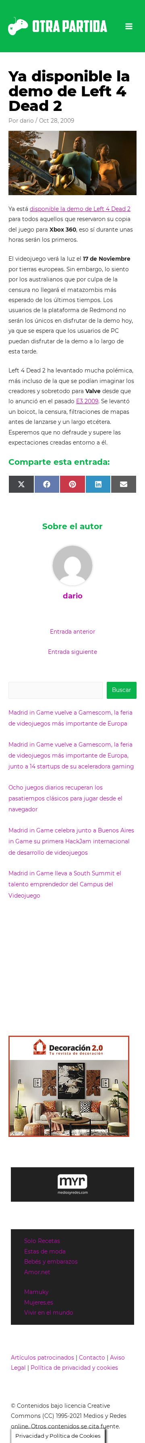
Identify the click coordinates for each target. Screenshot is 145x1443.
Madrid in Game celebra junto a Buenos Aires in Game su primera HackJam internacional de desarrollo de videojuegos (71, 841)
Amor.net (37, 1272)
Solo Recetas (42, 1241)
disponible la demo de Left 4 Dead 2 (80, 209)
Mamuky (36, 1292)
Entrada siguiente (72, 652)
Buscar (121, 690)
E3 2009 (87, 401)
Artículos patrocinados (42, 1357)
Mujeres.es (38, 1302)
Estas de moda (45, 1251)
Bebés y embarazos (51, 1261)
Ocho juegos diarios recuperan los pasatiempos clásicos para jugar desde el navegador (65, 798)
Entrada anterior (72, 631)
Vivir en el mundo (48, 1312)
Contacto (92, 1357)
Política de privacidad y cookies (74, 1367)
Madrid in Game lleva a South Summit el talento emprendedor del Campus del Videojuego (64, 884)
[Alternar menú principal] (129, 26)
